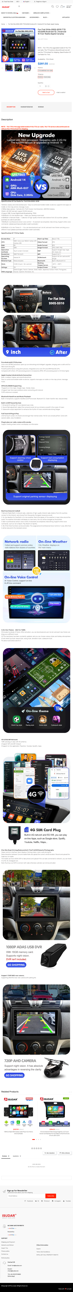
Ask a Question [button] (50, 1153)
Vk (38, 1201)
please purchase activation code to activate (25, 229)
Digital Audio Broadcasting (24, 213)
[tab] (26, 107)
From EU (40, 77)
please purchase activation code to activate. (23, 224)
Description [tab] (11, 107)
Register (38, 1)
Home (3, 24)
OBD (9, 213)
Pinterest (47, 1201)
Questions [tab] (16, 1156)
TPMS (34, 213)
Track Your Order (8, 1)
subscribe (50, 1196)
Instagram (57, 1201)
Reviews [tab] (41, 107)
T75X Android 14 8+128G (45, 70)
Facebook (30, 1201)
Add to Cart (46, 92)
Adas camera (11, 209)
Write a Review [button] (66, 1153)
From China (47, 77)
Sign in (44, 1)
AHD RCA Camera (49, 209)
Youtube (68, 1201)
